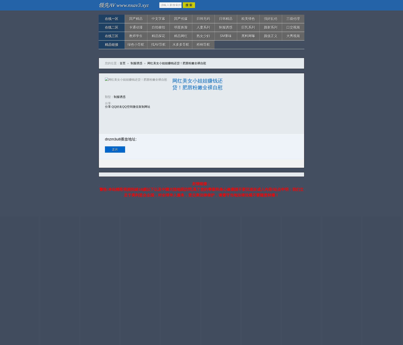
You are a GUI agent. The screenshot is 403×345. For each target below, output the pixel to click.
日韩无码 (203, 19)
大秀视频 (293, 36)
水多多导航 (181, 44)
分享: (108, 106)
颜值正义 (270, 36)
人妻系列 (203, 27)
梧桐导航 (203, 44)
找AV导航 (158, 44)
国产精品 (136, 19)
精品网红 (181, 36)
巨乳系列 (248, 27)
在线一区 (111, 19)
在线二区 (111, 27)
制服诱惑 (226, 27)
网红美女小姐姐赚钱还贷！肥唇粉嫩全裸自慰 (176, 63)
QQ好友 (117, 106)
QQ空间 (127, 106)
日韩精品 (226, 19)
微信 (136, 106)
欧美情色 (248, 19)
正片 (115, 149)
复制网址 (144, 106)
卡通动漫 (136, 27)
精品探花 (158, 36)
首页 (123, 63)
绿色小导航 (136, 44)
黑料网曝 (248, 36)
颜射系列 (270, 27)
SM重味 (226, 36)
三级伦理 (293, 19)
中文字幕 (158, 19)
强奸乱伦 (270, 19)
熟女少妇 (203, 36)
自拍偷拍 (158, 27)
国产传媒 (181, 19)
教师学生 (136, 36)
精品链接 (111, 44)
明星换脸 (181, 27)
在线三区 (111, 36)
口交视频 (293, 27)
